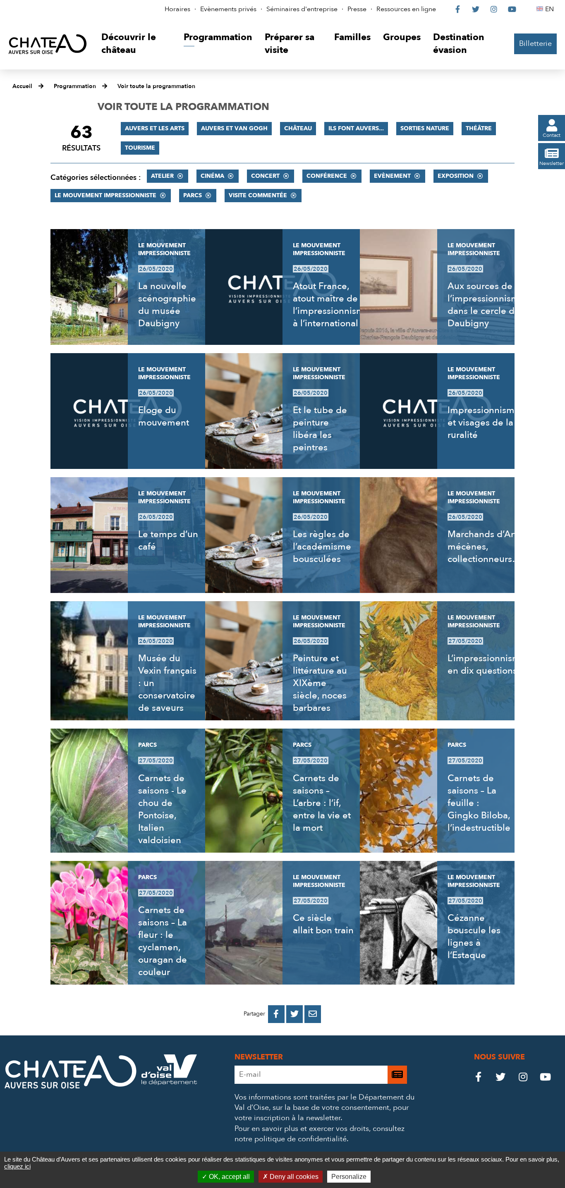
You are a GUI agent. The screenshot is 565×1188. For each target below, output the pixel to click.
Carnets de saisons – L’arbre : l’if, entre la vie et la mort (322, 803)
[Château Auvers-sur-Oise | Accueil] (47, 43)
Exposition (456, 176)
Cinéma (212, 176)
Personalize (348, 1176)
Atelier (162, 176)
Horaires (177, 9)
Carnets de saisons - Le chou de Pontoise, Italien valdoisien (162, 809)
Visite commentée (258, 195)
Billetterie (535, 43)
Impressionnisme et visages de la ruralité (484, 422)
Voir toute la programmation (156, 86)
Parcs (192, 195)
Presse (356, 9)
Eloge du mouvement (163, 416)
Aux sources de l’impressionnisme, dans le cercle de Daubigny (487, 305)
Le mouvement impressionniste (105, 195)
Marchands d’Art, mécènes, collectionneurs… (484, 546)
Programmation (75, 86)
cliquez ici (17, 1166)
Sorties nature (424, 128)
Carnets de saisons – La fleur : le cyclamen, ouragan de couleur (162, 941)
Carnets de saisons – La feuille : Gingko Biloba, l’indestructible (479, 803)
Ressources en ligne (406, 9)
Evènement (392, 176)
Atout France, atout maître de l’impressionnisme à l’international (331, 305)
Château (298, 128)
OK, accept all (228, 1176)
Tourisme (140, 148)
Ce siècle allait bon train (323, 924)
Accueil (22, 86)
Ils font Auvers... (356, 128)
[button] (136, 44)
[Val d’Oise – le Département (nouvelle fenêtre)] (169, 1083)
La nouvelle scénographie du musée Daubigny (167, 305)
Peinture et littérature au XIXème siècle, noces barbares (320, 683)
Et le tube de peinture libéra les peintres (320, 429)
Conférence (326, 176)
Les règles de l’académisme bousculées (322, 546)
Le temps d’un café (168, 540)
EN (551, 9)
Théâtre (479, 128)
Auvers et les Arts (154, 128)
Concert (265, 176)
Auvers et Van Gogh (234, 128)
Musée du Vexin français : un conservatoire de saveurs (167, 683)
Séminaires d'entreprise (302, 9)
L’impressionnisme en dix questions (487, 664)
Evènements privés (228, 9)
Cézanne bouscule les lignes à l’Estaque (474, 936)
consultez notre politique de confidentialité (320, 1133)
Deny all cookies (293, 1176)
